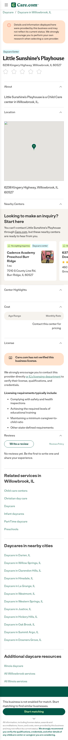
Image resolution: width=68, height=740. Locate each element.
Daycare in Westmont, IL (19, 593)
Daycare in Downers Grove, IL (22, 640)
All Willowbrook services (19, 673)
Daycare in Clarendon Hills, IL (22, 570)
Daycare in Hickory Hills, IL (20, 616)
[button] (34, 709)
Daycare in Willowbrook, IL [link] (34, 12)
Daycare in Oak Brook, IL (19, 624)
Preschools (11, 529)
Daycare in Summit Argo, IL (21, 632)
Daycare (9, 506)
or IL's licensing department (43, 376)
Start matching (34, 711)
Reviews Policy (56, 444)
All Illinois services (15, 681)
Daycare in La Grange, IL (19, 586)
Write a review (19, 444)
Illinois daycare (13, 666)
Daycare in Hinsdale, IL (18, 578)
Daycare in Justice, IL (17, 609)
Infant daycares (14, 513)
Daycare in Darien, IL (17, 555)
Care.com (21, 232)
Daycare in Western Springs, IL (23, 601)
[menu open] (6, 5)
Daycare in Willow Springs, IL (22, 563)
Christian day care (15, 498)
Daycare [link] (8, 12)
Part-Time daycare (15, 521)
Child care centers (15, 490)
